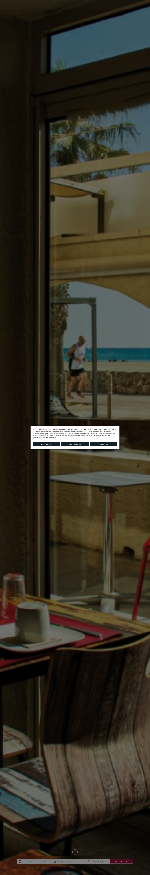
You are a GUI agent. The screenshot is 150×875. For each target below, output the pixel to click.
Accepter (103, 444)
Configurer (46, 444)
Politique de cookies (49, 438)
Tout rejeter (75, 444)
